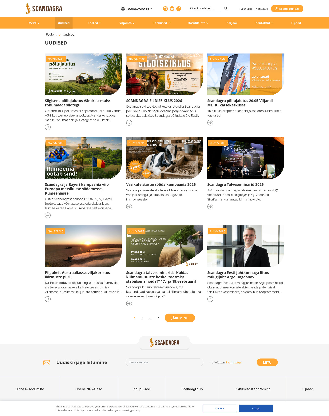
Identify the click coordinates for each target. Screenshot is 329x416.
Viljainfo (125, 23)
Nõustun (227, 362)
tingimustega (233, 362)
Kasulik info (196, 23)
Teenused (160, 23)
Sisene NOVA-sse (88, 389)
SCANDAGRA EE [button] (139, 8)
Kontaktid (262, 8)
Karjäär (232, 23)
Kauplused (141, 389)
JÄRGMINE (180, 318)
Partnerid (245, 8)
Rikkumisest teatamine (253, 389)
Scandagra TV (192, 389)
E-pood (296, 23)
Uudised (64, 23)
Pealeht (51, 34)
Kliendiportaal (289, 8)
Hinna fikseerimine (30, 389)
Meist (33, 23)
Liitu (267, 362)
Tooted (93, 23)
